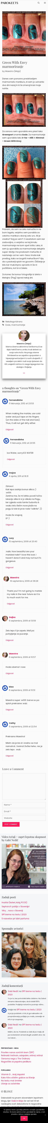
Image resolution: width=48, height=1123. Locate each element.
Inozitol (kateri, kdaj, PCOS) (14, 902)
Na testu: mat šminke (11, 1080)
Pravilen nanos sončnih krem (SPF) (17, 1052)
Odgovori (9, 429)
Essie (7, 324)
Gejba (12, 617)
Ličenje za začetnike (10, 1083)
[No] (45, 1115)
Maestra (14, 577)
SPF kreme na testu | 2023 (14, 914)
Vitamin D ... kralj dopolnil (13, 1074)
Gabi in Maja (17, 1101)
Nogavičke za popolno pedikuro (16, 1061)
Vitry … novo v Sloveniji (12, 910)
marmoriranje (18, 324)
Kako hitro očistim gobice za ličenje (18, 1077)
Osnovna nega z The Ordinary (15, 1058)
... (24, 371)
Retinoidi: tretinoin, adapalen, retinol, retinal (22, 1055)
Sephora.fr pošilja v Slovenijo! (15, 906)
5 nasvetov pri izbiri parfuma (15, 918)
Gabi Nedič (13, 991)
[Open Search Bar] (38, 3)
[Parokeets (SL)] (9, 3)
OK (24, 1118)
